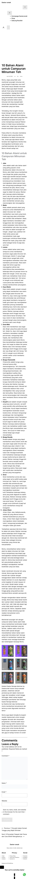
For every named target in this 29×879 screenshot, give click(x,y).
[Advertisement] (14, 46)
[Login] (3, 27)
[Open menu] (25, 7)
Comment (5, 756)
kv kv (21, 76)
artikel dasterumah (15, 726)
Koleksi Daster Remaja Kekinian (12, 686)
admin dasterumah (18, 724)
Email (4, 792)
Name (4, 783)
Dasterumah (8, 704)
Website (4, 801)
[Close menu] (9, 13)
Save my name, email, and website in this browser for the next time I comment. (14, 812)
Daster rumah (6, 2)
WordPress (10, 863)
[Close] (2, 867)
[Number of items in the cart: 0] (8, 27)
